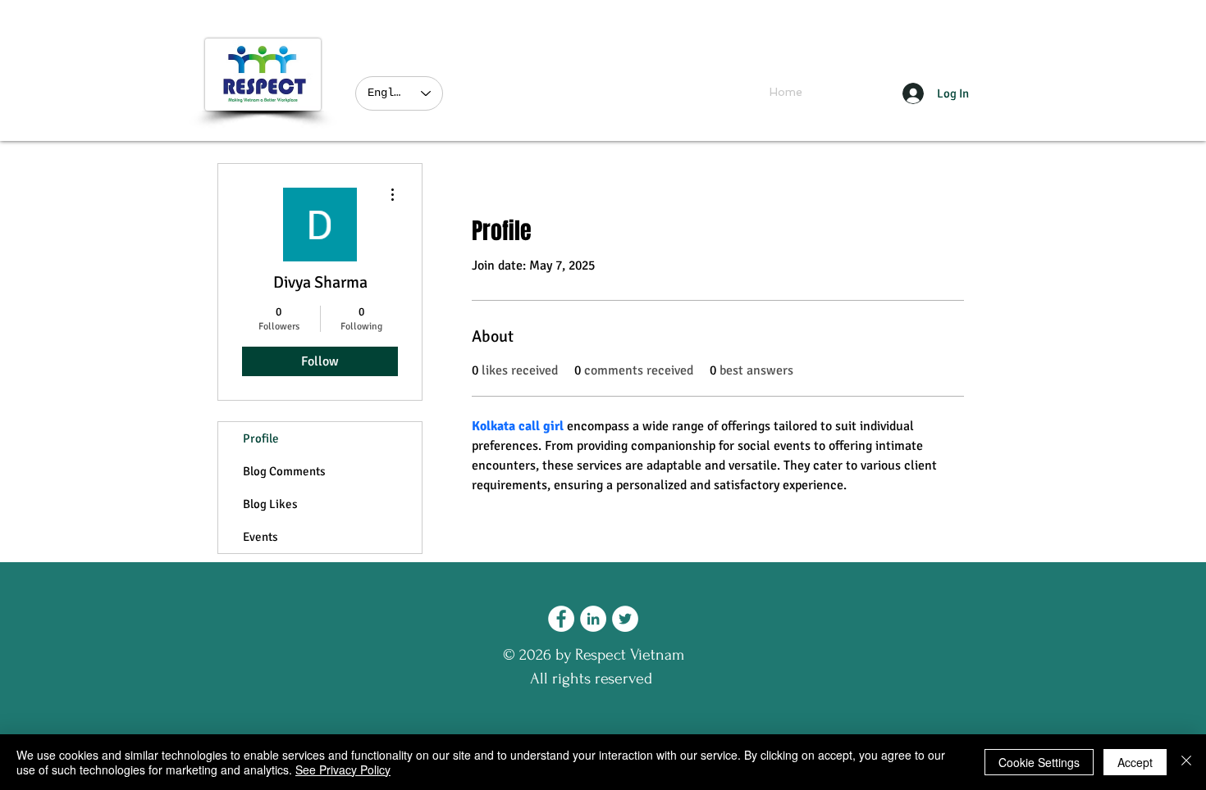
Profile (261, 438)
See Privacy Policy (343, 769)
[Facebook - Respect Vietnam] (561, 619)
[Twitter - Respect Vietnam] (625, 619)
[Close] (1186, 762)
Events (260, 536)
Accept (1135, 762)
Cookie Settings (1039, 762)
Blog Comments (284, 471)
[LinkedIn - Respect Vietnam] (593, 619)
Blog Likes (270, 504)
